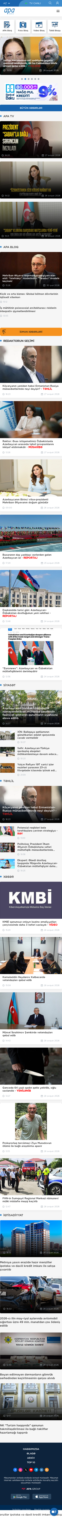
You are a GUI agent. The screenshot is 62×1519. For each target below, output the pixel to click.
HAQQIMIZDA (31, 1449)
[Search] (50, 3)
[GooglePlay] (20, 1497)
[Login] (57, 3)
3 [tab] (28, 79)
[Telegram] (36, 1470)
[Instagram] (20, 1470)
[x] (26, 1470)
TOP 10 (31, 1462)
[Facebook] (15, 1470)
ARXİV (31, 1457)
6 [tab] (38, 79)
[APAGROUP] (31, 1489)
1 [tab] (22, 79)
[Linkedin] (41, 1470)
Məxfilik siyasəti (42, 1509)
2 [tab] (25, 79)
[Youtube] (31, 1470)
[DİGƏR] (57, 11)
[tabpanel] (31, 56)
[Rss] (47, 1470)
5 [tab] (35, 79)
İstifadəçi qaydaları (21, 1509)
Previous (4, 56)
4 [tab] (32, 79)
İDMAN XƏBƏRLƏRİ (31, 331)
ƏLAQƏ (31, 1453)
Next (57, 56)
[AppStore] (41, 1497)
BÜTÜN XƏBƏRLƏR (31, 108)
